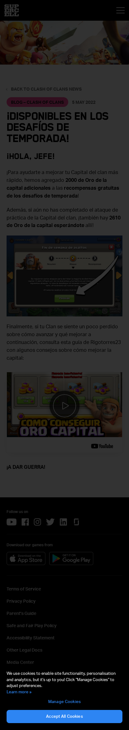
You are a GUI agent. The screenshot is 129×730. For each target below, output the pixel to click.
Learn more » (19, 691)
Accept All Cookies (64, 716)
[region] (64, 697)
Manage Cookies (64, 701)
